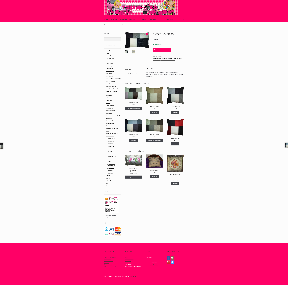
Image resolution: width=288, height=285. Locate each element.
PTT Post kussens (110, 58)
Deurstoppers (110, 141)
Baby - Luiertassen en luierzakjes (113, 78)
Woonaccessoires (120, 25)
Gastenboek (153, 19)
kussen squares (156, 60)
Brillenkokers (109, 98)
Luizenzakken (109, 118)
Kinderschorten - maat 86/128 (113, 115)
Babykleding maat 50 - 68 (112, 66)
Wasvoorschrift (108, 265)
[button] (147, 34)
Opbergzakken (110, 168)
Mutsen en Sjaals (110, 123)
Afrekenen (132, 19)
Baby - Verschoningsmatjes (112, 88)
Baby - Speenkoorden (111, 86)
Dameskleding (109, 100)
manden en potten (111, 156)
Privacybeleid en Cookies (110, 266)
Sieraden (108, 126)
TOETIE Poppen (109, 63)
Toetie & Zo (112, 25)
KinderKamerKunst (110, 110)
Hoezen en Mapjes (110, 105)
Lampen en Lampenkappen (113, 153)
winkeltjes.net (132, 276)
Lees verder (154, 112)
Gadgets (108, 103)
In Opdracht (108, 180)
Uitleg (126, 257)
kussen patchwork (177, 58)
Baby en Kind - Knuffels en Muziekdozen (112, 94)
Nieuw (107, 53)
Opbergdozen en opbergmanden (111, 164)
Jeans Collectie (109, 55)
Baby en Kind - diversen (111, 91)
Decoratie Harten (111, 138)
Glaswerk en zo (110, 146)
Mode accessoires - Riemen (112, 120)
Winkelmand (123, 19)
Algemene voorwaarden (110, 257)
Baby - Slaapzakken (110, 81)
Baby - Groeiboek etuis (111, 76)
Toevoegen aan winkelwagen (162, 49)
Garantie (106, 263)
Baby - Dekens (109, 73)
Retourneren (107, 259)
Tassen (107, 131)
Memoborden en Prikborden (113, 159)
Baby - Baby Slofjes (110, 83)
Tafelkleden (110, 173)
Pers (107, 183)
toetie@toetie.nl (154, 265)
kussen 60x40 (158, 58)
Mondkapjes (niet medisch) (112, 133)
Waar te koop (109, 185)
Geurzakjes (110, 143)
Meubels (109, 161)
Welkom (106, 19)
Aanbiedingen (109, 50)
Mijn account (114, 19)
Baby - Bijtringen (110, 71)
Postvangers (110, 170)
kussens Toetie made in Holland (167, 60)
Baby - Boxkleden (110, 68)
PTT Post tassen (110, 61)
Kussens (127, 25)
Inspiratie (108, 178)
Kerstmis (109, 151)
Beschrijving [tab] (128, 69)
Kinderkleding (109, 113)
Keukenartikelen (109, 108)
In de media (128, 261)
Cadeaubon (108, 175)
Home (107, 25)
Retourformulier (108, 261)
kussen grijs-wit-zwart (167, 58)
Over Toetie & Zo (141, 19)
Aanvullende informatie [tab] (131, 74)
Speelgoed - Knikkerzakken (112, 128)
